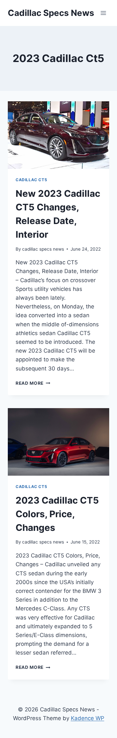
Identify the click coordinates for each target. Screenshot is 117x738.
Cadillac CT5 (31, 179)
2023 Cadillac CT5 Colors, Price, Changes (57, 514)
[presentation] (58, 135)
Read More (33, 383)
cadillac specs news (43, 249)
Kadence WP (87, 718)
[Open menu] (103, 13)
